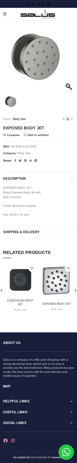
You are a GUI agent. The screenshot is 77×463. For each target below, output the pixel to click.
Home (6, 118)
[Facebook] (5, 440)
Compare (13, 134)
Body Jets (19, 118)
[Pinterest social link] (38, 4)
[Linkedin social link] (43, 4)
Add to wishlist (38, 134)
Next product (72, 119)
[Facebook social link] (28, 4)
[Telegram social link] (48, 4)
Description (14, 178)
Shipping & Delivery (21, 232)
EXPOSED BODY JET (57, 303)
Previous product (64, 119)
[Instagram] (12, 440)
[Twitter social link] (33, 4)
